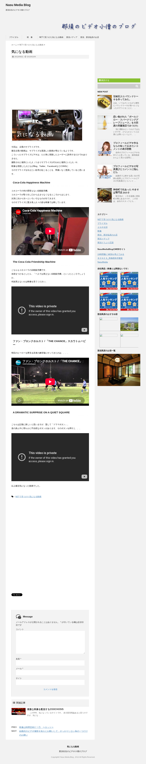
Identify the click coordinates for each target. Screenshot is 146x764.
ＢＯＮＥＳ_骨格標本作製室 (110, 258)
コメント (20, 629)
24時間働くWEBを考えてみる (111, 254)
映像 (100, 231)
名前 (18, 659)
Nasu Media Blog (18, 5)
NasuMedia (103, 262)
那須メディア (71, 37)
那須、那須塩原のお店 (89, 37)
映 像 (29, 37)
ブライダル (13, 37)
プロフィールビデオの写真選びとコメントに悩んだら (125, 169)
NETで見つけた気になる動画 (51, 37)
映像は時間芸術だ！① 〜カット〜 (36, 727)
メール (19, 668)
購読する (105, 80)
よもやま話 (103, 227)
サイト (19, 678)
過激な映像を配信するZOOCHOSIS (45, 709)
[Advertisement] (50, 85)
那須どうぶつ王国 (105, 242)
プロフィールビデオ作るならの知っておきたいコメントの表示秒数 (125, 146)
